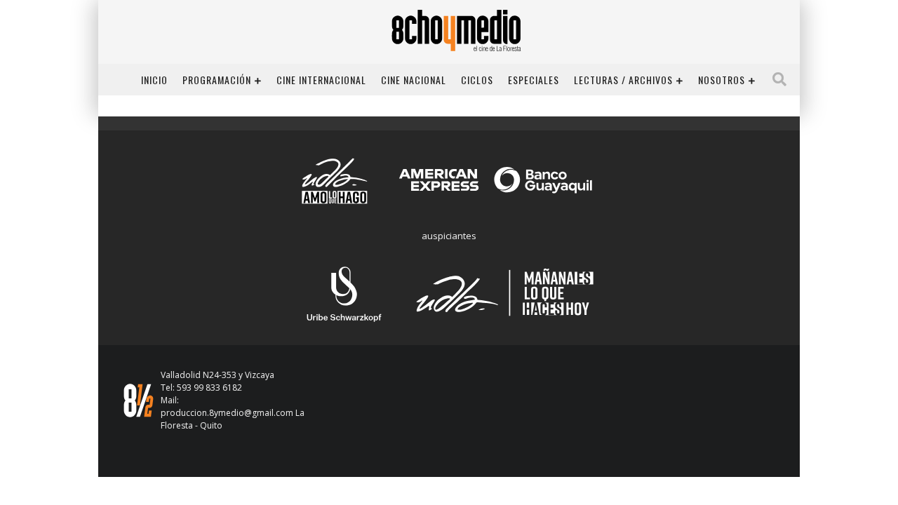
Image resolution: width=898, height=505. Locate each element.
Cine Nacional (413, 79)
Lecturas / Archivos (623, 79)
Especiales (533, 79)
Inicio (154, 79)
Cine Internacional (321, 79)
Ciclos (477, 79)
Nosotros (721, 79)
